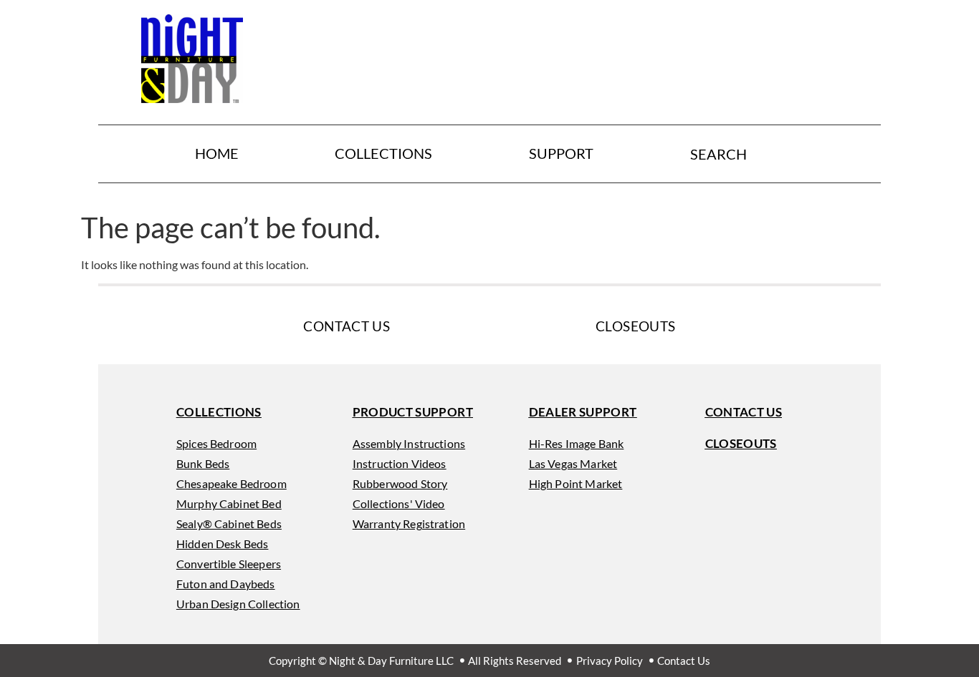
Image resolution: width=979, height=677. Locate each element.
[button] (219, 412)
